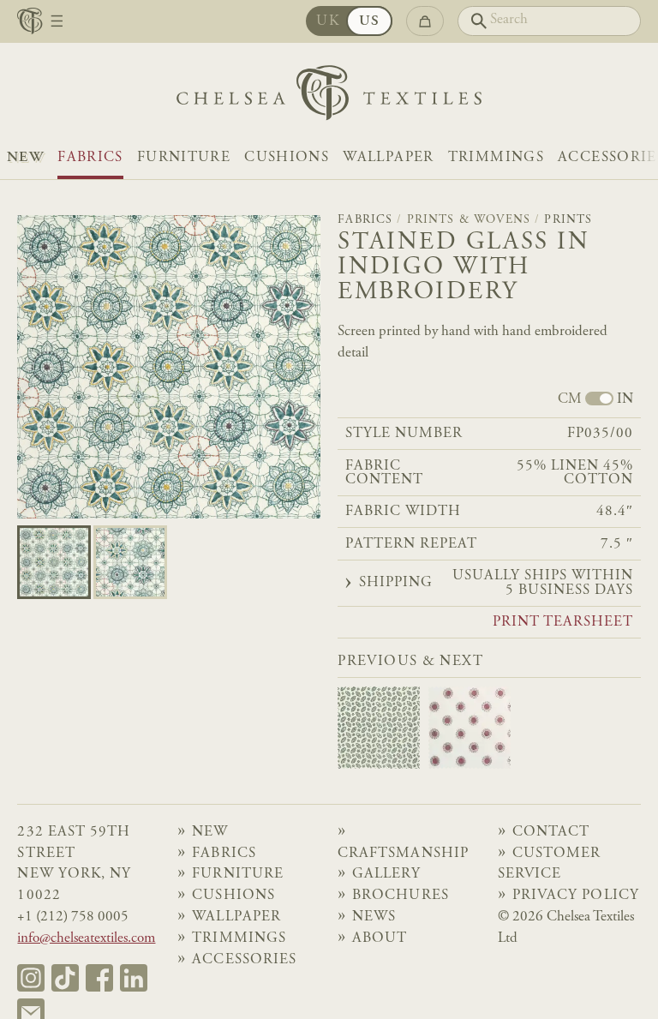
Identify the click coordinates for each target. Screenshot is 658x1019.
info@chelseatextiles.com (86, 939)
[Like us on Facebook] (99, 978)
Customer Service (549, 865)
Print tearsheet (563, 623)
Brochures (400, 896)
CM (570, 400)
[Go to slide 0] (54, 562)
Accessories (244, 960)
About (379, 939)
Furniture (183, 158)
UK (327, 22)
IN (625, 400)
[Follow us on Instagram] (31, 978)
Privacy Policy (575, 896)
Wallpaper (388, 158)
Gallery (386, 874)
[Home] (329, 97)
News (374, 917)
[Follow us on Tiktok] (65, 978)
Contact (550, 832)
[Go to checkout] (424, 21)
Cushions (286, 158)
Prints (568, 220)
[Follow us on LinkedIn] (133, 978)
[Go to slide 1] (130, 562)
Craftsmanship (403, 854)
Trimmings (496, 158)
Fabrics (90, 158)
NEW (25, 158)
